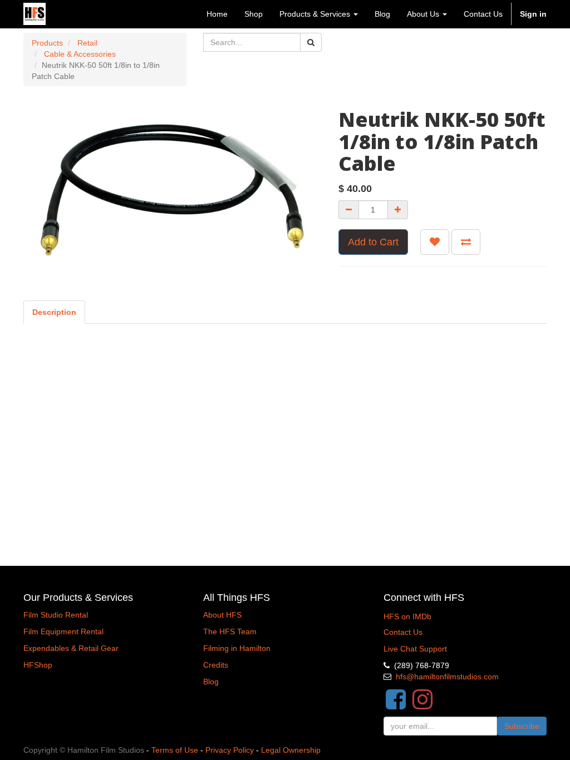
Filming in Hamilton (237, 648)
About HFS (222, 614)
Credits (215, 664)
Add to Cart (373, 242)
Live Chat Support (415, 648)
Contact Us (403, 632)
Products (47, 42)
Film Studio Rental (55, 614)
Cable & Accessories (80, 54)
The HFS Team (230, 631)
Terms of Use (174, 750)
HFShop (37, 664)
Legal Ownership (291, 750)
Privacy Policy (229, 750)
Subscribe (521, 726)
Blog (211, 681)
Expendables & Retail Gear (71, 648)
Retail (87, 42)
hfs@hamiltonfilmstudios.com (447, 676)
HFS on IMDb (407, 616)
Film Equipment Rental (63, 631)
